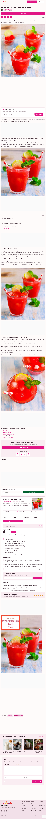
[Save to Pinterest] (2, 17)
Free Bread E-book (32, 1)
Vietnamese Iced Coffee (8, 434)
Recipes (5, 5)
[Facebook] (1, 811)
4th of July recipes (18, 715)
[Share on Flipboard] (8, 17)
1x (4, 532)
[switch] (40, 525)
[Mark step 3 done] (4, 569)
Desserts (24, 803)
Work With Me (42, 805)
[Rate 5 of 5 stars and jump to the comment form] (42, 595)
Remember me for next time (11, 781)
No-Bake (24, 808)
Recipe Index (33, 803)
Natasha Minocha (8, 9)
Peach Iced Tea (6, 430)
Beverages (9, 5)
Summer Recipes (34, 807)
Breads (23, 805)
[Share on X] (11, 17)
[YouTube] (9, 811)
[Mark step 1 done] (4, 560)
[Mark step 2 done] (4, 564)
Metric (17, 532)
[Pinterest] (6, 811)
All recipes (41, 736)
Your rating (6, 764)
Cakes (23, 807)
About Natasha (42, 803)
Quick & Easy (33, 808)
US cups (13, 532)
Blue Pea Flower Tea (8, 432)
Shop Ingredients (33, 492)
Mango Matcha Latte (8, 437)
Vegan (23, 810)
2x (6, 532)
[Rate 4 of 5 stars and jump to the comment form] (40, 595)
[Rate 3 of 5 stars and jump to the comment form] (38, 595)
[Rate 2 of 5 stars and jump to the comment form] (36, 595)
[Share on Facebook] (5, 17)
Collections (33, 805)
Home (2, 5)
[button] (13, 501)
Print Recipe (13, 521)
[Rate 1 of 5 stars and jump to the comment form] (34, 595)
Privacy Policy (41, 808)
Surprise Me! (33, 810)
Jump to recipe (23, 13)
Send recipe (39, 114)
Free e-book (41, 807)
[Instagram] (4, 811)
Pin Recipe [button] (34, 521)
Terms (40, 810)
